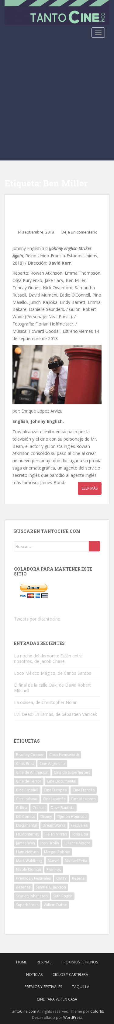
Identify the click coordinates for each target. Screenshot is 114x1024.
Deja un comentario (79, 232)
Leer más (90, 488)
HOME (21, 962)
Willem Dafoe (55, 904)
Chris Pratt (25, 763)
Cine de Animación (32, 772)
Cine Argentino (52, 763)
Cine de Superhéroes (72, 772)
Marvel (53, 860)
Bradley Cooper (30, 754)
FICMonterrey (27, 834)
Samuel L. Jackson (51, 887)
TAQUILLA (80, 986)
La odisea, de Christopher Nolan (46, 702)
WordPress (72, 1017)
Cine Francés (84, 790)
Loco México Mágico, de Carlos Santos (52, 673)
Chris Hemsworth (64, 754)
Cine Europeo (55, 790)
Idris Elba (80, 834)
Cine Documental (61, 781)
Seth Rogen (62, 896)
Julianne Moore (77, 843)
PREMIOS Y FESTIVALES (43, 986)
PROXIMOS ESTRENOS (79, 962)
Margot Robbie (57, 851)
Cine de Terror (28, 781)
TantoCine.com (23, 1011)
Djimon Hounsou (72, 816)
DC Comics (25, 816)
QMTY (61, 878)
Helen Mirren (56, 834)
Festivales (79, 825)
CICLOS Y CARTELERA (70, 974)
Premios (54, 869)
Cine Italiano (26, 798)
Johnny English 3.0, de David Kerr (54, 209)
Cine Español (27, 790)
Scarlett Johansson (32, 896)
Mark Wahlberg (29, 860)
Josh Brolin (49, 843)
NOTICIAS (34, 974)
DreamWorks (54, 825)
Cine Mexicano (83, 798)
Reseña (78, 878)
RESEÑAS (44, 962)
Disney (46, 816)
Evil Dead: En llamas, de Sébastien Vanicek (55, 714)
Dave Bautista (62, 807)
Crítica (21, 807)
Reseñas (23, 887)
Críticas (39, 807)
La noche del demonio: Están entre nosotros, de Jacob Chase (48, 658)
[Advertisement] (57, 100)
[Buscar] (94, 546)
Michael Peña (76, 860)
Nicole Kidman (28, 869)
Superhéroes (27, 904)
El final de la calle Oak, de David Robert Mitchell (52, 687)
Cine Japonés (54, 798)
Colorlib (97, 1011)
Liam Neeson (27, 851)
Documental (26, 825)
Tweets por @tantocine (37, 619)
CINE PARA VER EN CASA (57, 999)
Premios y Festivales (33, 878)
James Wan (25, 843)
